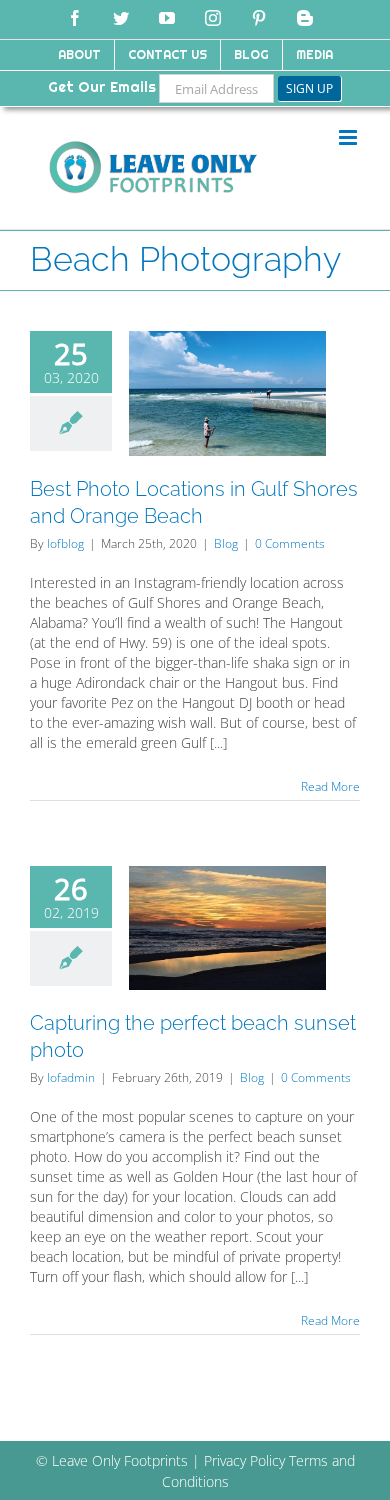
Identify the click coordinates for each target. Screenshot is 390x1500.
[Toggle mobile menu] (349, 137)
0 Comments (290, 543)
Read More (330, 786)
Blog (226, 543)
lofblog (65, 543)
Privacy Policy (244, 1460)
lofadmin (71, 1077)
